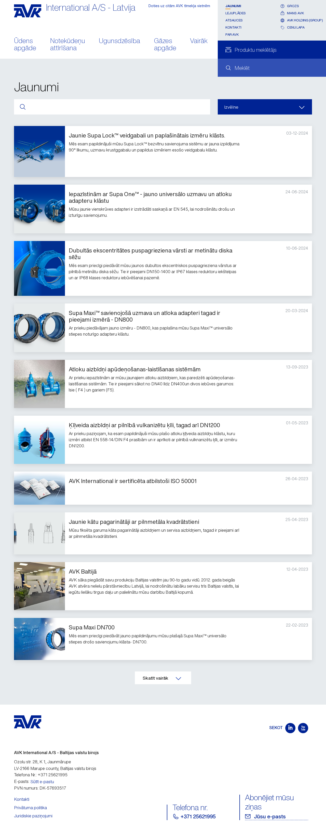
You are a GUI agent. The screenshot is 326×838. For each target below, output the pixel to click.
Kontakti (233, 27)
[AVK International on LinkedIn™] (290, 728)
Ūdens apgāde (25, 45)
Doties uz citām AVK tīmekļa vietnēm (179, 5)
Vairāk (199, 41)
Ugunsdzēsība (119, 41)
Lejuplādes (235, 13)
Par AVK (232, 34)
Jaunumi (233, 6)
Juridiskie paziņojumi (33, 816)
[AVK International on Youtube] (303, 728)
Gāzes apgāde (165, 45)
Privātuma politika (30, 808)
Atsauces (234, 20)
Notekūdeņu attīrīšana (67, 45)
